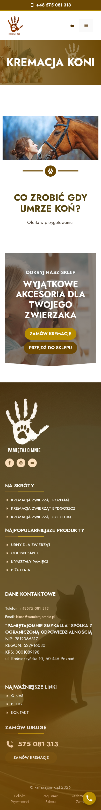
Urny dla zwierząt (31, 545)
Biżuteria (20, 570)
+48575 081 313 (34, 608)
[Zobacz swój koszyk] (72, 25)
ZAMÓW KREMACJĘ (50, 333)
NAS (18, 696)
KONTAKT (20, 712)
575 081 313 (38, 744)
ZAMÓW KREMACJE (31, 757)
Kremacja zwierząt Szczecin (41, 517)
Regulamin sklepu (51, 799)
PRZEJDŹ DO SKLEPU (50, 347)
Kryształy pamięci (29, 562)
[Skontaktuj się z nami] (89, 798)
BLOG (16, 704)
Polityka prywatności (20, 799)
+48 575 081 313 (53, 5)
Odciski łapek (25, 553)
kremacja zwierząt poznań (40, 500)
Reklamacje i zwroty (81, 799)
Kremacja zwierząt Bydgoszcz (43, 508)
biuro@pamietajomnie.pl (35, 617)
